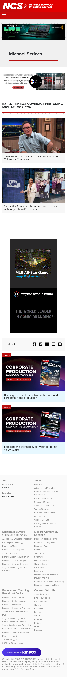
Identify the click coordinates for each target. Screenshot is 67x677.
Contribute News (41, 601)
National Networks (42, 560)
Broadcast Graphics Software (15, 564)
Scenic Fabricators (10, 553)
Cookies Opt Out (41, 519)
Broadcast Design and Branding (16, 608)
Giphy (36, 626)
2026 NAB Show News (12, 643)
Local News (39, 571)
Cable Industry (40, 564)
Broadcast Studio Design (13, 597)
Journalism (39, 553)
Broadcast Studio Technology (14, 600)
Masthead (38, 484)
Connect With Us (44, 590)
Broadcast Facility (10, 635)
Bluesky (37, 612)
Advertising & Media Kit (44, 488)
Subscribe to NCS (42, 594)
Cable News (39, 567)
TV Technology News (11, 639)
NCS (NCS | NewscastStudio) (39, 659)
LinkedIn (38, 619)
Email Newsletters (42, 597)
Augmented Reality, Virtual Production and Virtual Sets (14, 620)
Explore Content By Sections (46, 533)
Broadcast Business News (45, 538)
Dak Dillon (6, 493)
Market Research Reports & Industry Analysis (46, 576)
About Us (40, 480)
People (37, 549)
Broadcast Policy (41, 546)
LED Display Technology (12, 542)
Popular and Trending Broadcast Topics (15, 592)
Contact (37, 605)
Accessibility (39, 516)
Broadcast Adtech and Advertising (49, 581)
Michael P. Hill (8, 484)
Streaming (38, 556)
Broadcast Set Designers (13, 549)
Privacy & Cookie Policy (44, 512)
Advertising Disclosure (44, 505)
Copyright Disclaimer (43, 498)
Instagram (38, 630)
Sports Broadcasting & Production (16, 625)
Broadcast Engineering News (46, 585)
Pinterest (38, 622)
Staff (5, 480)
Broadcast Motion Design (13, 604)
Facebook (38, 608)
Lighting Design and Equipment (15, 556)
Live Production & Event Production (17, 628)
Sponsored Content (42, 501)
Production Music (9, 546)
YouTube (37, 615)
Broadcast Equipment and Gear (15, 632)
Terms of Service (41, 509)
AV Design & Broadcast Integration (17, 538)
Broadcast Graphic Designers (14, 560)
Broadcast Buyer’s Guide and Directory (14, 533)
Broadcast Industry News (45, 542)
